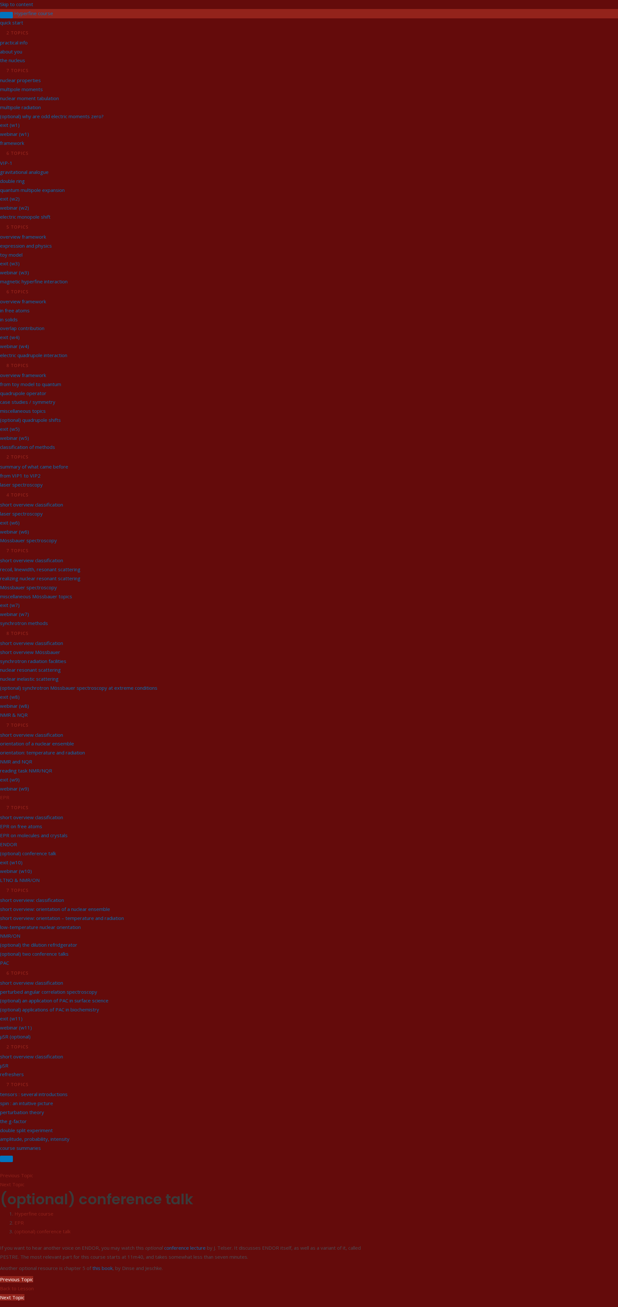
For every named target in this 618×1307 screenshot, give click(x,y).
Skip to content (16, 4)
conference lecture (185, 1248)
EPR (19, 1222)
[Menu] (6, 1159)
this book (102, 1268)
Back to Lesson (17, 1288)
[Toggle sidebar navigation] (6, 15)
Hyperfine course (33, 13)
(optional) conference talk (42, 1231)
